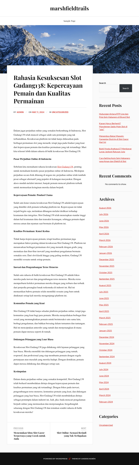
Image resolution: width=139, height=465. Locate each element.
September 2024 (107, 356)
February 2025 (106, 324)
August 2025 (105, 285)
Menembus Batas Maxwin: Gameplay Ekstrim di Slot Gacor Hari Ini (114, 139)
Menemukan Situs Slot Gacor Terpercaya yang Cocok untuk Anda (29, 435)
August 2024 (105, 363)
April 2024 (104, 388)
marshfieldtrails (69, 8)
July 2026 (103, 214)
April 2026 (104, 233)
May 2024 (104, 382)
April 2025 (104, 311)
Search (102, 83)
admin (20, 112)
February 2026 (106, 246)
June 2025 (104, 298)
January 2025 (105, 330)
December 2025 (106, 259)
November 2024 (106, 343)
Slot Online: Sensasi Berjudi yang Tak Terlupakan (71, 434)
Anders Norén (88, 459)
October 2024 (105, 350)
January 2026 (105, 253)
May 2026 (104, 227)
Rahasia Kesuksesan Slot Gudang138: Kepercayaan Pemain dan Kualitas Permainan (48, 89)
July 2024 (103, 369)
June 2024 (104, 375)
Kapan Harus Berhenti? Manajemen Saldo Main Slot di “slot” (113, 126)
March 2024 (104, 395)
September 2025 (107, 279)
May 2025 (104, 304)
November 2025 (106, 266)
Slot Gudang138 (65, 166)
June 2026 (104, 220)
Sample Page (69, 20)
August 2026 (105, 208)
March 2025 (104, 317)
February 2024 (106, 401)
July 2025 (103, 291)
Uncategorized (60, 112)
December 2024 (106, 337)
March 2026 (104, 240)
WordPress (61, 459)
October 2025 (105, 272)
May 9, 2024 (38, 112)
